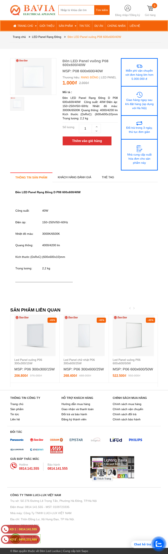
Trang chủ (16, 404)
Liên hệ (15, 419)
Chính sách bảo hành (127, 419)
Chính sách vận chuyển (128, 409)
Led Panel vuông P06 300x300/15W (28, 361)
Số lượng (68, 127)
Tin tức (14, 414)
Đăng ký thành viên (73, 419)
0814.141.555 (29, 468)
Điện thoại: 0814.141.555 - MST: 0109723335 (39, 507)
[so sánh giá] (84, 539)
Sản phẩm (17, 409)
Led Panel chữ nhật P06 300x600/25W (79, 361)
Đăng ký (135, 15)
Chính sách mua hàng (127, 404)
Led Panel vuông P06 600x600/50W (127, 361)
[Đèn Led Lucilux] (32, 9)
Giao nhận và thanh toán (77, 409)
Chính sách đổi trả (124, 414)
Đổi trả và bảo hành (74, 414)
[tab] (31, 177)
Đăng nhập (121, 15)
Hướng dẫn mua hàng (75, 404)
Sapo (84, 551)
